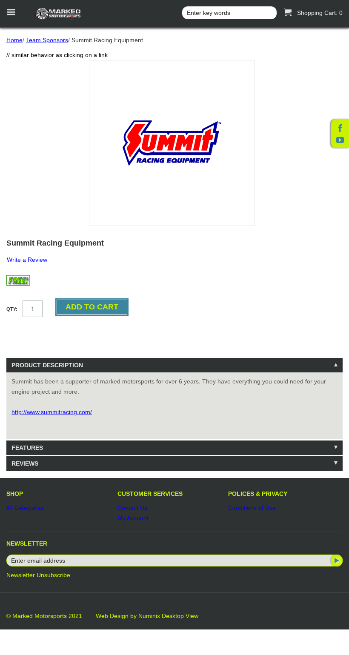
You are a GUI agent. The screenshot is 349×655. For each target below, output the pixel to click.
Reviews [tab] (24, 463)
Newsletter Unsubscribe (38, 575)
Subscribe (336, 560)
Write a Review (27, 259)
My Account (133, 518)
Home (14, 40)
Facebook (340, 128)
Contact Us (132, 508)
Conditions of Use (252, 508)
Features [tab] (27, 447)
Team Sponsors (47, 40)
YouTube (340, 140)
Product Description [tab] (47, 365)
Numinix (149, 615)
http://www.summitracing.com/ (51, 412)
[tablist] (174, 414)
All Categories (25, 508)
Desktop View (180, 615)
